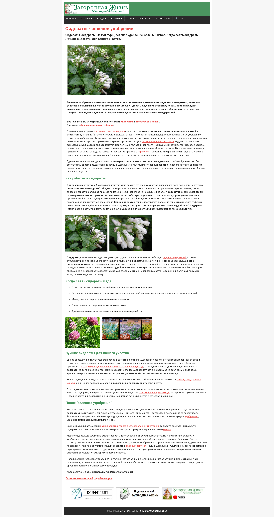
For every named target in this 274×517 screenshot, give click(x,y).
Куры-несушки (163, 18)
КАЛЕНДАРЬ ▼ (145, 18)
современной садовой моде (154, 392)
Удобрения (127, 121)
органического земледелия (109, 131)
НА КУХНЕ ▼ (116, 19)
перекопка (143, 151)
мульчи (167, 429)
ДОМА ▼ (131, 19)
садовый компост (136, 445)
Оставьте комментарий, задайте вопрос (89, 478)
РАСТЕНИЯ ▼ (86, 18)
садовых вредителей (174, 257)
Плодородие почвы (147, 121)
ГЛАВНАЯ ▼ (71, 18)
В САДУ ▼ (101, 19)
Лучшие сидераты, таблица (96, 125)
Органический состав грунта (158, 141)
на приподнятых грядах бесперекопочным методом (129, 426)
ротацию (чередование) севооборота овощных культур (112, 366)
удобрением (191, 416)
